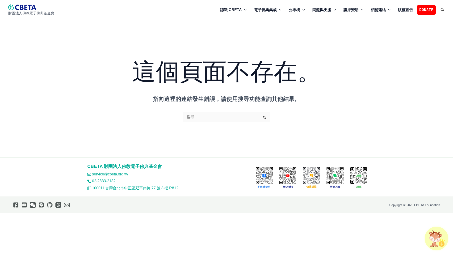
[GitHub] (50, 205)
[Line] (41, 205)
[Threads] (58, 205)
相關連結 (378, 10)
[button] (244, 10)
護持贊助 (351, 10)
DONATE (426, 10)
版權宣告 (405, 10)
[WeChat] (33, 205)
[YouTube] (24, 205)
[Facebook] (16, 205)
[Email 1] (67, 205)
